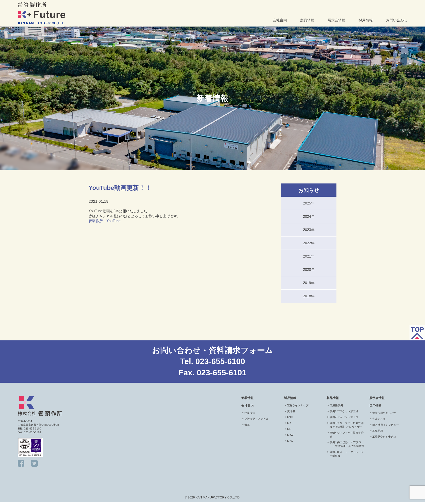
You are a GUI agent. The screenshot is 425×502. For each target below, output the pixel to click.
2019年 (309, 283)
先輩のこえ (379, 418)
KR (289, 423)
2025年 (309, 203)
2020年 (309, 269)
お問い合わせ (396, 20)
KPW (290, 441)
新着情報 (247, 398)
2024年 (309, 216)
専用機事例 (336, 405)
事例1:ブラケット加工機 (344, 411)
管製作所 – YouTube (105, 221)
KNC (290, 417)
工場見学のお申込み (384, 436)
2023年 (309, 230)
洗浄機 (291, 411)
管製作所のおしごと (384, 412)
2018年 (309, 296)
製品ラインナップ (297, 405)
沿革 (247, 424)
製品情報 (307, 20)
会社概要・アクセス (256, 418)
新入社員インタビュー (385, 424)
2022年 (309, 243)
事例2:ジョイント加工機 (344, 417)
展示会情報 (336, 20)
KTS (289, 429)
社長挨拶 (249, 412)
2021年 (309, 256)
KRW (290, 435)
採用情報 (366, 20)
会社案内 (280, 20)
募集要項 (377, 430)
